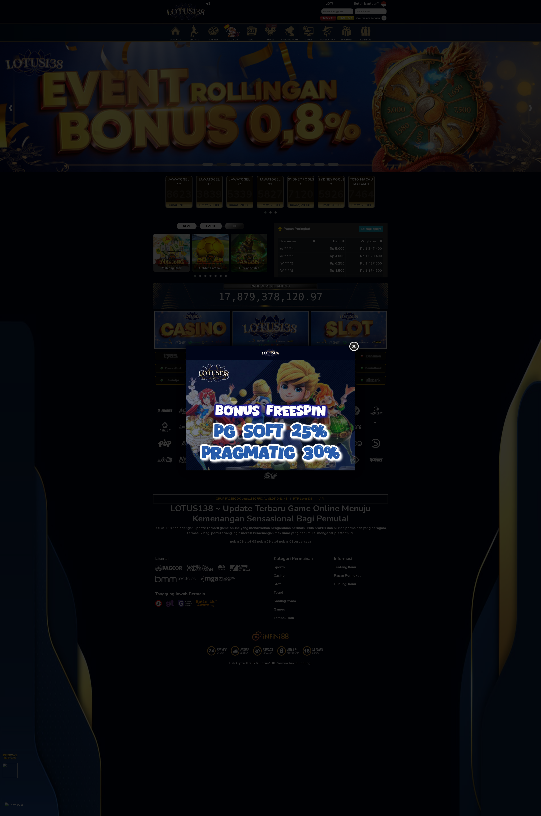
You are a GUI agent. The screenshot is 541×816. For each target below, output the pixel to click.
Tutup (354, 346)
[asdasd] (270, 415)
